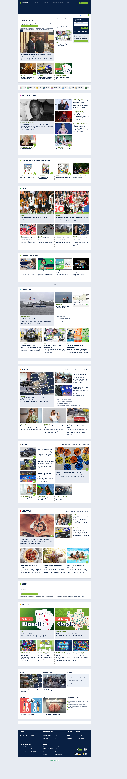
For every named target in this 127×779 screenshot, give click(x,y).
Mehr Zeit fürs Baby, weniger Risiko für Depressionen (76, 680)
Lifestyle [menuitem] (44, 15)
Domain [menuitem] (60, 15)
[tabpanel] (37, 45)
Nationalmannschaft (70, 188)
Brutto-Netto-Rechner (82, 737)
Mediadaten (57, 749)
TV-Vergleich (80, 740)
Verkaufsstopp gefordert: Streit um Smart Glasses (63, 403)
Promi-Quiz (45, 738)
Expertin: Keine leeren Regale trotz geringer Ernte (63, 316)
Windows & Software (79, 369)
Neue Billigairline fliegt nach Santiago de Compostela (64, 543)
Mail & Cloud (70, 3)
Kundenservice (46, 746)
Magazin (69, 444)
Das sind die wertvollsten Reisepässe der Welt (63, 541)
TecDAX (75, 308)
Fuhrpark (79, 444)
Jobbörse (33, 733)
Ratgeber (68, 511)
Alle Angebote (84, 2)
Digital (25, 369)
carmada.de (33, 751)
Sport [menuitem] (24, 15)
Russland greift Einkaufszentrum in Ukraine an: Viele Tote (76, 683)
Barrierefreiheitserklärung (48, 748)
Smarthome (86, 369)
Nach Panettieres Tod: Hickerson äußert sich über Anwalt (63, 27)
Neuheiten (62, 444)
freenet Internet (23, 749)
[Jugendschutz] (54, 760)
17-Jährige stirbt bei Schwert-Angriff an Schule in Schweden (63, 18)
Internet (46, 3)
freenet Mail (69, 737)
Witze (56, 738)
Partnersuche (34, 737)
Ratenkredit (80, 735)
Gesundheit (86, 511)
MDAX (74, 306)
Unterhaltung (29, 96)
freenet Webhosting (70, 738)
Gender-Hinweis (58, 746)
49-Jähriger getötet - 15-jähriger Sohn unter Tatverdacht (62, 24)
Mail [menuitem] (57, 15)
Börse (21, 733)
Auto (24, 444)
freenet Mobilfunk (23, 746)
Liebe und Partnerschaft (78, 511)
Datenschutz (45, 751)
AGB (44, 756)
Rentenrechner (81, 738)
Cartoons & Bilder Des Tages (36, 160)
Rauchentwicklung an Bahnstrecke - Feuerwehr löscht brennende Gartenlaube (77, 699)
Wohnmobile (74, 444)
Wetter (32, 735)
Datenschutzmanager (47, 752)
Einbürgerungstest (47, 735)
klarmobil (33, 749)
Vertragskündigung (58, 752)
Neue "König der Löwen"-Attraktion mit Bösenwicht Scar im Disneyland (66, 545)
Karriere (56, 751)
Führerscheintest (85, 444)
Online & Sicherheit (70, 369)
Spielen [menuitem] (53, 15)
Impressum (45, 749)
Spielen (25, 605)
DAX (74, 304)
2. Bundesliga (62, 188)
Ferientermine (22, 737)
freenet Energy (23, 751)
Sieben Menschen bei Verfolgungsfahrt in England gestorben (63, 21)
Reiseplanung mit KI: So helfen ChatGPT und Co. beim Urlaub (65, 399)
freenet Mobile (34, 748)
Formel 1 (76, 188)
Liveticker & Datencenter (84, 188)
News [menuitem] (21, 15)
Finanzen (26, 289)
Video (25, 584)
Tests (66, 444)
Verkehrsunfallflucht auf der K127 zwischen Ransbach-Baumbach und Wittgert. (78, 702)
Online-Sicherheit (81, 733)
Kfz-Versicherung (70, 740)
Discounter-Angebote (71, 733)
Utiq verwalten (46, 754)
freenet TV (22, 748)
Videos (56, 735)
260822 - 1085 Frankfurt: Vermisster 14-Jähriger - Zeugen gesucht (77, 704)
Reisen (72, 511)
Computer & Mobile (62, 369)
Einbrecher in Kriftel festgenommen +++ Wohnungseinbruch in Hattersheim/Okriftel (77, 709)
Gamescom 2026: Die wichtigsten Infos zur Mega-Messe (64, 401)
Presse (56, 748)
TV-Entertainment (58, 3)
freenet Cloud (69, 735)
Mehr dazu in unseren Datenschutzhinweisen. (42, 29)
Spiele (56, 733)
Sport (25, 188)
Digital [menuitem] (48, 15)
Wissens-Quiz (57, 737)
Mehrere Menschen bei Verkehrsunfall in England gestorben (77, 677)
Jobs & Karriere (67, 289)
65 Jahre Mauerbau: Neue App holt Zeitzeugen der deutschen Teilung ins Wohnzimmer (68, 405)
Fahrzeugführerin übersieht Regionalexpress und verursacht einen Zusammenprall (77, 707)
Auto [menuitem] (32, 15)
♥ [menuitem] (63, 15)
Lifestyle (26, 511)
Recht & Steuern (81, 289)
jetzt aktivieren (25, 25)
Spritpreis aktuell (23, 735)
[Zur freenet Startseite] (24, 3)
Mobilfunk (36, 3)
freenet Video (34, 746)
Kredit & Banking (74, 289)
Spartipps (87, 289)
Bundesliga (57, 188)
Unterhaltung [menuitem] (37, 15)
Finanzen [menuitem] (28, 15)
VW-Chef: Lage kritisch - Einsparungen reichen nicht (64, 324)
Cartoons (45, 733)
